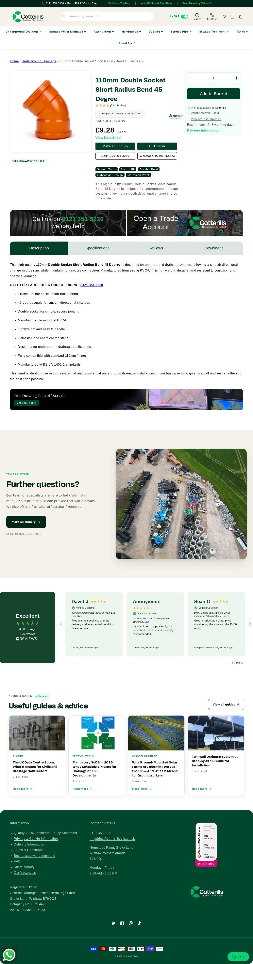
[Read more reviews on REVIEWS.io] (28, 640)
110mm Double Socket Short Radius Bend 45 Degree (100, 61)
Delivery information (203, 130)
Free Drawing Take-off (196, 3)
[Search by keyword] (64, 16)
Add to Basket (213, 93)
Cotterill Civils (131, 956)
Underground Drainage (39, 61)
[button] (139, 105)
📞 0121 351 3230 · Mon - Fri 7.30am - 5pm (70, 3)
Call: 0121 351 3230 (115, 155)
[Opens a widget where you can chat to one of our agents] (238, 957)
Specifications (97, 248)
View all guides (224, 704)
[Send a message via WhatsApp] (9, 955)
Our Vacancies (25, 872)
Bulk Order (157, 146)
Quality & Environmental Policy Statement (45, 833)
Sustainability (24, 867)
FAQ (17, 861)
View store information (206, 118)
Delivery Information (29, 844)
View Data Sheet (108, 137)
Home (14, 61)
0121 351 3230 (91, 285)
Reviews (155, 248)
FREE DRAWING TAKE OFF (28, 161)
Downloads (214, 248)
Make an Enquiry (115, 146)
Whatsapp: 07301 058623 (157, 155)
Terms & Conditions (28, 850)
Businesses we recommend (34, 855)
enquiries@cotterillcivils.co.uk (112, 838)
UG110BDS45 (115, 121)
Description (39, 248)
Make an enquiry (24, 522)
